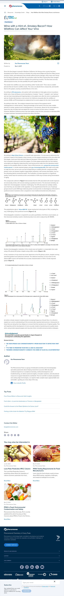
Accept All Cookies (37, 106)
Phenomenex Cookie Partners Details (17, 102)
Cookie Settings (25, 106)
